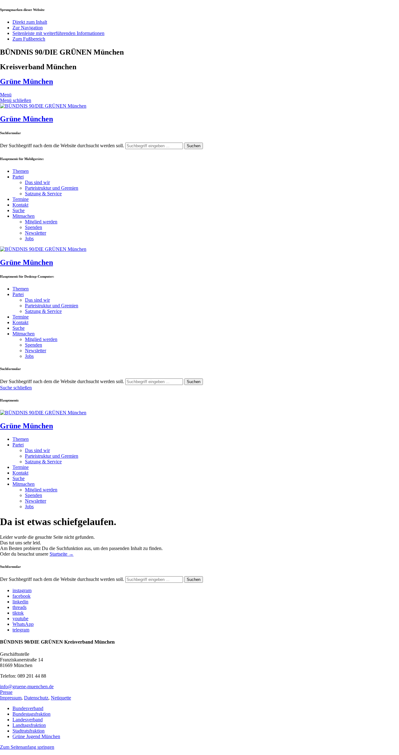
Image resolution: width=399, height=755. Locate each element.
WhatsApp (23, 624)
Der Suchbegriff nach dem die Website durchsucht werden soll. (62, 145)
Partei (18, 176)
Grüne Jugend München (36, 736)
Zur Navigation (27, 27)
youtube (20, 618)
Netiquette (61, 697)
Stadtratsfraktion (28, 730)
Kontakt (20, 204)
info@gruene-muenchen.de (27, 686)
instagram (21, 590)
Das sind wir (37, 182)
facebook (21, 596)
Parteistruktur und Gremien (51, 188)
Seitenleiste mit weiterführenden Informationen (58, 33)
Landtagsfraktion (29, 725)
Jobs (29, 238)
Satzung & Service (43, 193)
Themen (20, 171)
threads (19, 607)
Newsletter (35, 233)
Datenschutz (36, 697)
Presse (6, 692)
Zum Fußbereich (28, 38)
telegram (20, 629)
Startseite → (62, 554)
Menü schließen (15, 100)
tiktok (18, 613)
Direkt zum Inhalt (29, 22)
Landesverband (27, 719)
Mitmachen (23, 216)
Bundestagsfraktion (31, 714)
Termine (20, 199)
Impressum (11, 697)
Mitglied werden (41, 221)
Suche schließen (16, 387)
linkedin (20, 601)
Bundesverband (27, 708)
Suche (18, 210)
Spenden (33, 227)
